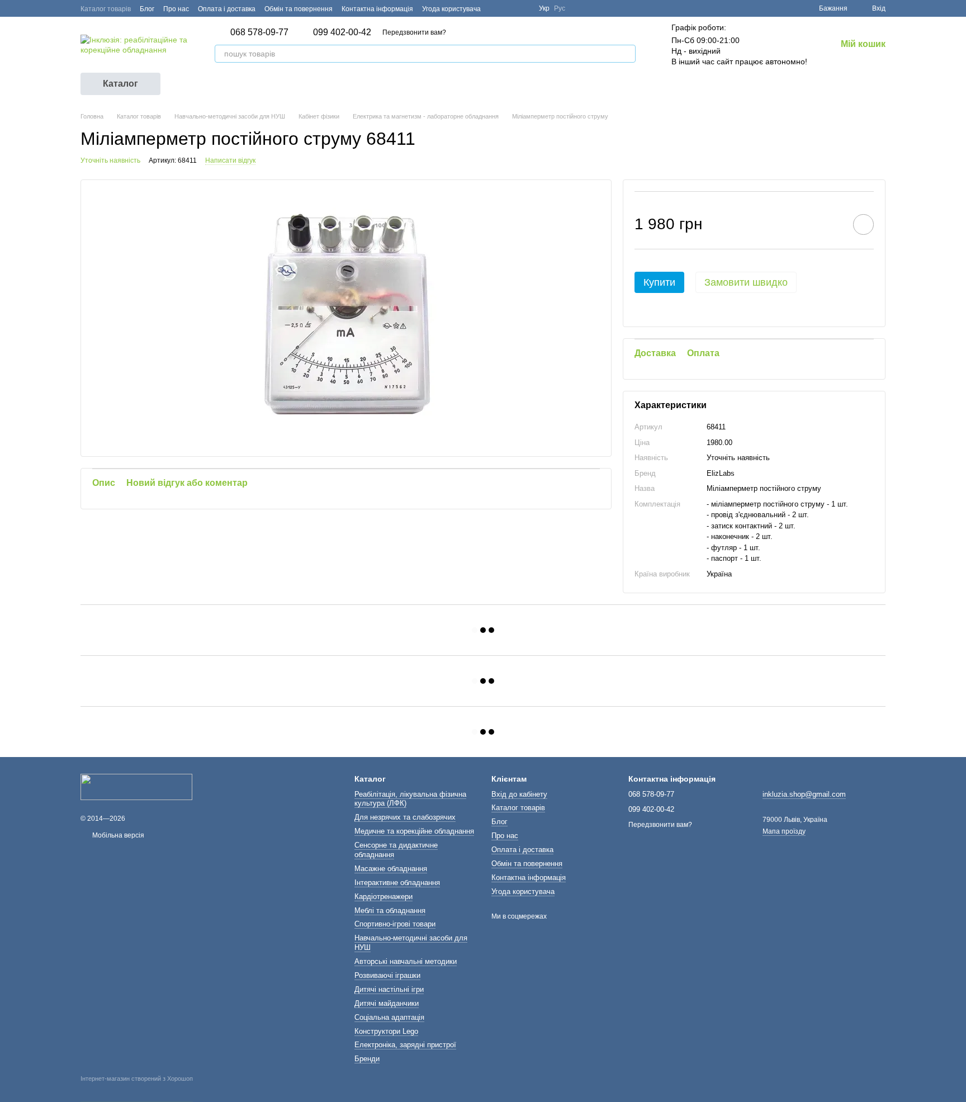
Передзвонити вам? (414, 32)
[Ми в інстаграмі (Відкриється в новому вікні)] (523, 8)
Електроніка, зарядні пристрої (405, 1044)
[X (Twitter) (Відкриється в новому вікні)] (509, 8)
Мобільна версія (117, 835)
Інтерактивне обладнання (397, 882)
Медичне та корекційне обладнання (414, 831)
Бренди (367, 1058)
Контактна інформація (377, 9)
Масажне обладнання (390, 868)
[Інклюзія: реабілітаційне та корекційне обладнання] (136, 787)
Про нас (176, 9)
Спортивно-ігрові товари (394, 924)
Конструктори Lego (386, 1031)
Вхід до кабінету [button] (519, 794)
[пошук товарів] (627, 54)
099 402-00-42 (342, 32)
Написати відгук (230, 160)
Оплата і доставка (226, 9)
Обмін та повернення (298, 9)
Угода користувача (451, 9)
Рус (559, 8)
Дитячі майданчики (386, 1003)
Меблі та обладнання (389, 910)
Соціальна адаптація (389, 1017)
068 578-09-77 (259, 32)
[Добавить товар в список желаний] (863, 224)
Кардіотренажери (383, 896)
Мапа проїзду (784, 831)
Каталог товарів (105, 9)
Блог (147, 9)
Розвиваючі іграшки (387, 975)
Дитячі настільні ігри (389, 989)
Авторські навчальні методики (405, 961)
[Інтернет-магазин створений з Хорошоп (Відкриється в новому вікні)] (136, 1088)
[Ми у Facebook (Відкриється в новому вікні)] (496, 8)
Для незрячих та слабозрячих (405, 817)
